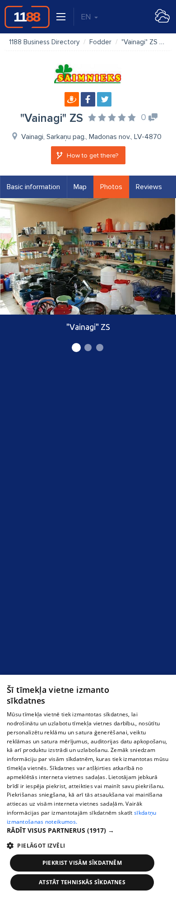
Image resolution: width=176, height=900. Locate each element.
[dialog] (88, 787)
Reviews (149, 186)
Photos (111, 186)
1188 (27, 16)
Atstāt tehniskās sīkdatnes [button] (82, 882)
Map (80, 186)
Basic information (33, 186)
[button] (88, 830)
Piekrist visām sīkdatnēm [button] (82, 863)
